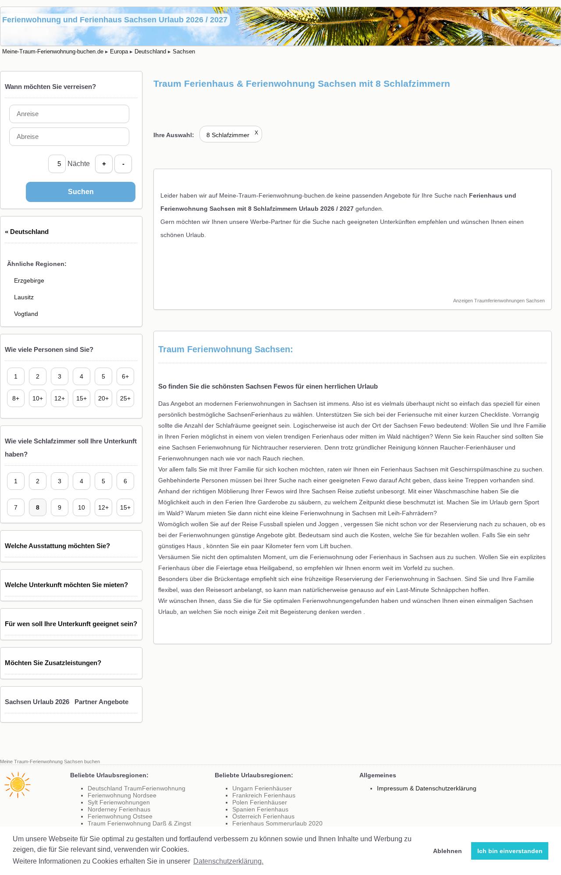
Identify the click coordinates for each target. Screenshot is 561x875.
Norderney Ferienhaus (119, 809)
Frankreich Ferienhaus (263, 795)
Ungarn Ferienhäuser (262, 788)
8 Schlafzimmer (232, 134)
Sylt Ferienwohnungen (119, 802)
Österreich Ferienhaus (263, 816)
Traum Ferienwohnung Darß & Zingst (139, 823)
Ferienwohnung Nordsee (122, 795)
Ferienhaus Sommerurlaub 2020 (277, 823)
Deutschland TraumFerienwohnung (136, 788)
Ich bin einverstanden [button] (510, 850)
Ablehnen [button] (447, 850)
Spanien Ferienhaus (260, 809)
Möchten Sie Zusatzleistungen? (53, 662)
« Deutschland (27, 231)
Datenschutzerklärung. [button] (228, 861)
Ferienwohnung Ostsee (120, 816)
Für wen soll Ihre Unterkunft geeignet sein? (71, 623)
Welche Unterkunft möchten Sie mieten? (66, 584)
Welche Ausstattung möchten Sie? (57, 545)
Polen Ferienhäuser (259, 802)
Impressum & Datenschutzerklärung (426, 788)
